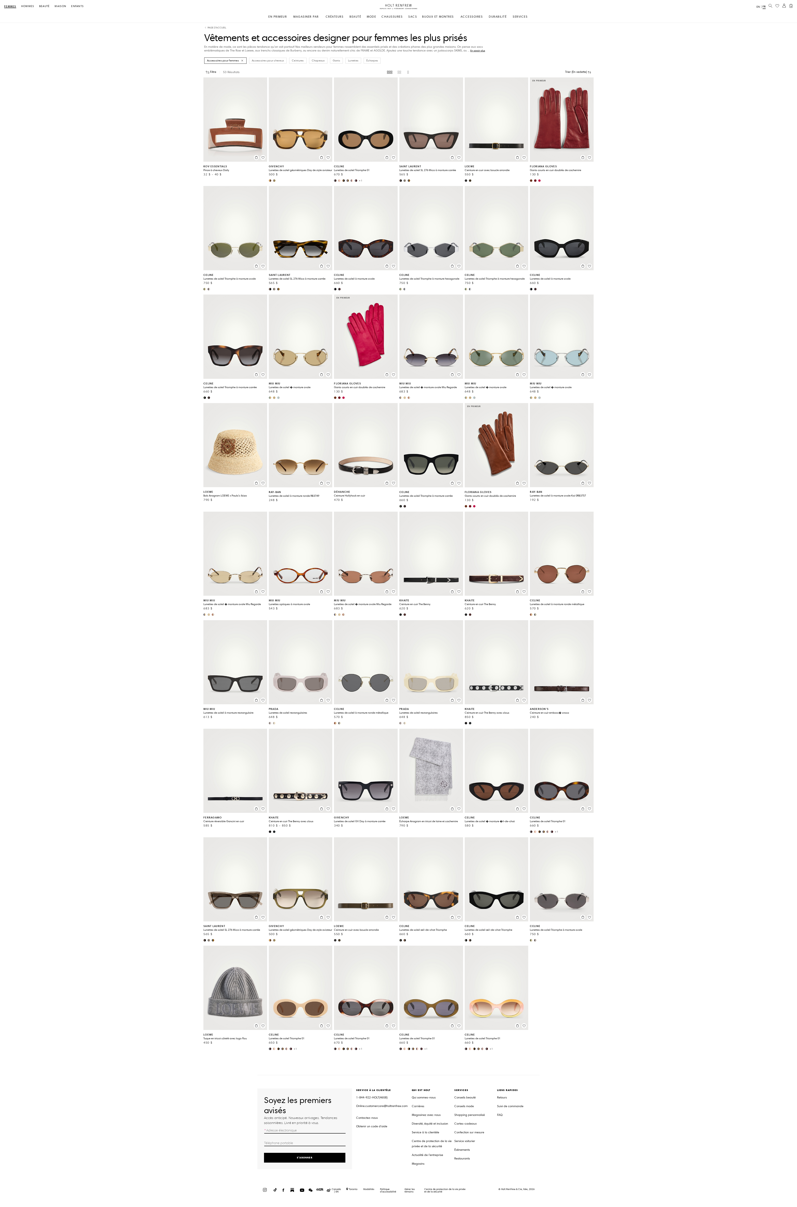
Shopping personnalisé (469, 1115)
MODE (371, 16)
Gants (336, 60)
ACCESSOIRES (472, 16)
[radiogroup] (398, 72)
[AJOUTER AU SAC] (256, 157)
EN (758, 7)
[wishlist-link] (777, 6)
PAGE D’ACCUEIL (217, 27)
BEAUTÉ (355, 16)
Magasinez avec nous (426, 1115)
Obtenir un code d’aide (371, 1126)
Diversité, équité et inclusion (430, 1123)
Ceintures (298, 60)
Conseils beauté (465, 1097)
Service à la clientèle (425, 1132)
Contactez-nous (367, 1118)
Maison (60, 6)
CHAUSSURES (392, 16)
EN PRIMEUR (277, 16)
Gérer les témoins (410, 1190)
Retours (502, 1097)
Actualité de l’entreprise (427, 1155)
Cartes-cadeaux (465, 1123)
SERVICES (520, 16)
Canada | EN (336, 1190)
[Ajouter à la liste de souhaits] (262, 157)
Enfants (77, 6)
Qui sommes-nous (424, 1097)
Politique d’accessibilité (388, 1190)
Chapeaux (318, 60)
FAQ (499, 1115)
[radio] (389, 72)
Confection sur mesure (469, 1132)
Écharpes (372, 60)
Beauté (44, 6)
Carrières (418, 1106)
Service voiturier (464, 1141)
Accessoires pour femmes (223, 60)
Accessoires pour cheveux (268, 60)
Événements (462, 1150)
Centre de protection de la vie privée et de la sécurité (432, 1143)
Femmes (10, 6)
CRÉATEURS (335, 16)
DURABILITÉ (498, 16)
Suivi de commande (510, 1106)
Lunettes (353, 60)
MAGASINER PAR (306, 16)
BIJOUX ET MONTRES (438, 16)
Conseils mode (464, 1106)
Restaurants (462, 1158)
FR (764, 6)
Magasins (418, 1163)
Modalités (368, 1189)
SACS (412, 16)
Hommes (27, 6)
